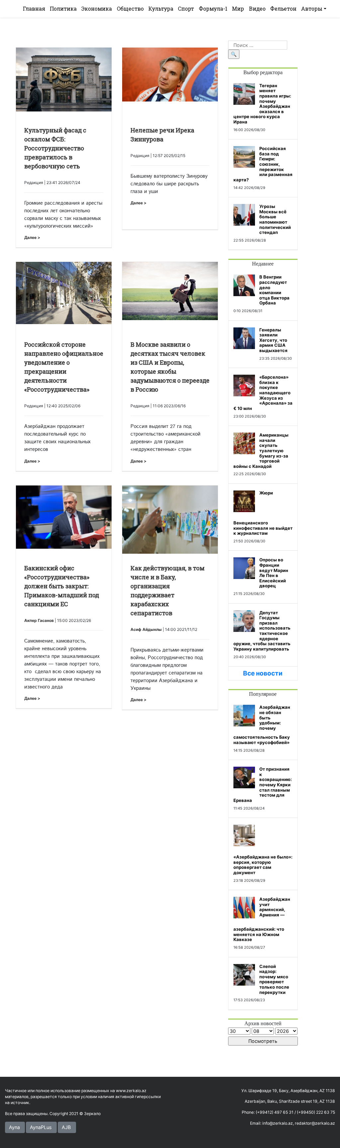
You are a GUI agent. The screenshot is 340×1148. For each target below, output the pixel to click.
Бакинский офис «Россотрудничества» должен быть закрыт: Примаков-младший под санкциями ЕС (61, 586)
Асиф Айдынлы (146, 629)
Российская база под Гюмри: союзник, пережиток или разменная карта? (263, 164)
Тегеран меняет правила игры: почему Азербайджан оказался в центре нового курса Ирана (262, 103)
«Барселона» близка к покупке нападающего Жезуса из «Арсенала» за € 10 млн (263, 392)
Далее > (32, 237)
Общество (130, 8)
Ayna (14, 1127)
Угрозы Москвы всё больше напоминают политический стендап (275, 219)
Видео (257, 8)
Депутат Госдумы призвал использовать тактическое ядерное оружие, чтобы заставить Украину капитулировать (262, 631)
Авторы (311, 8)
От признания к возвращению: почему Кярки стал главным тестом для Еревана (262, 784)
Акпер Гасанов (39, 620)
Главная (34, 8)
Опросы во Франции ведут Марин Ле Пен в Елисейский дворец (273, 572)
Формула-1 (213, 8)
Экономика (96, 8)
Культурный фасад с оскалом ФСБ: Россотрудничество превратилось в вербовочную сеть (55, 148)
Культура (160, 8)
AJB (66, 1127)
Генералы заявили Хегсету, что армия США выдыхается (273, 340)
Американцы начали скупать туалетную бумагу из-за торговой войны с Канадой (261, 450)
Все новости (263, 673)
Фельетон (283, 8)
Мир (238, 8)
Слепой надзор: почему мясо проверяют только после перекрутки (274, 979)
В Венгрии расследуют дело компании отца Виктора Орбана (274, 289)
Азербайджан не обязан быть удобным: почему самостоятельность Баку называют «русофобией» (261, 724)
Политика (63, 8)
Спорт (186, 8)
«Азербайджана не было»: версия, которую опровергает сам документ (263, 864)
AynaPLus (41, 1127)
